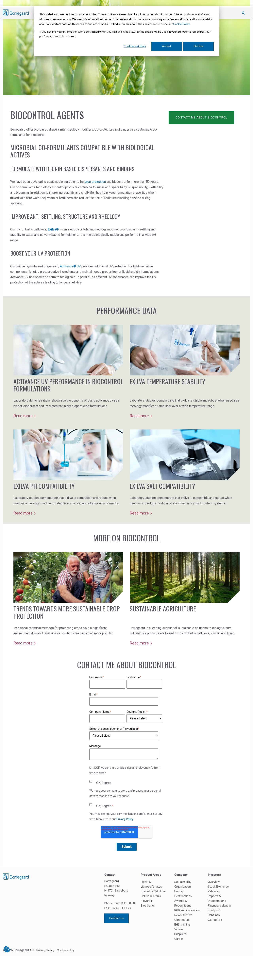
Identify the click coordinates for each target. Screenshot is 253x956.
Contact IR (215, 920)
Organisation (182, 886)
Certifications (183, 896)
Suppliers (180, 934)
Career (178, 939)
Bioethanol (148, 905)
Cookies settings (135, 46)
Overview (214, 882)
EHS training (182, 924)
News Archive (183, 915)
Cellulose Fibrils (151, 896)
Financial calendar (219, 905)
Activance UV (70, 266)
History (179, 891)
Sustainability (182, 882)
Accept (166, 46)
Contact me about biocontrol (201, 117)
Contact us (116, 918)
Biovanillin (147, 901)
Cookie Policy (181, 24)
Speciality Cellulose (153, 891)
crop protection (95, 182)
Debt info (214, 915)
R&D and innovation (187, 910)
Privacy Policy (124, 819)
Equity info (215, 910)
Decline (198, 46)
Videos (178, 929)
